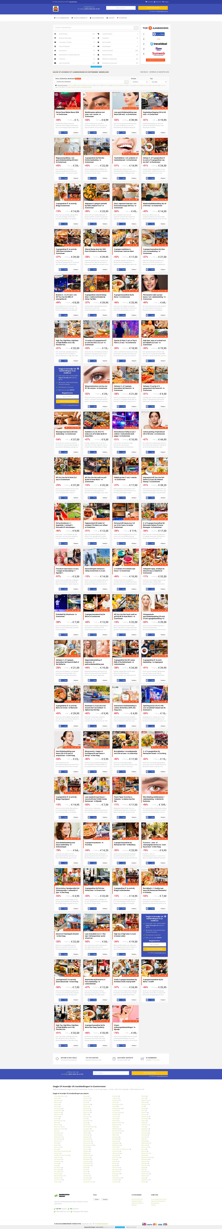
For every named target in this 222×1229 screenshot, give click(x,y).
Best (55, 1131)
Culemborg (57, 1161)
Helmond (86, 1149)
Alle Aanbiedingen (62, 17)
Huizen (85, 1174)
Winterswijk (144, 1159)
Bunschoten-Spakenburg (61, 1151)
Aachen (56, 1098)
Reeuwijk (115, 1161)
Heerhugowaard (88, 1145)
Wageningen (145, 1143)
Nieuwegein (115, 1133)
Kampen (85, 1180)
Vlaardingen (144, 1129)
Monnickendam (116, 1131)
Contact (153, 1205)
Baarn (56, 1122)
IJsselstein (86, 1178)
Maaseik (114, 1120)
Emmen (85, 1106)
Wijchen (143, 1155)
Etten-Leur (86, 1112)
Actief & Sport (77, 34)
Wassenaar (144, 1147)
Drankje (105, 1199)
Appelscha (57, 1114)
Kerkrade (115, 1096)
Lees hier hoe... (73, 1)
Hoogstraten (87, 1165)
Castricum (57, 1157)
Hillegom (85, 1153)
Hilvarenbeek (87, 1155)
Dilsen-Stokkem (58, 1175)
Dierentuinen (77, 50)
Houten (85, 1171)
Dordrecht (86, 1098)
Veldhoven (144, 1125)
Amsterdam (89, 85)
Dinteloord (57, 1178)
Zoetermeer (155, 85)
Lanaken (114, 1098)
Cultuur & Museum (77, 46)
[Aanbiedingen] (72, 1195)
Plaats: (68, 78)
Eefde (85, 1102)
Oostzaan (115, 1155)
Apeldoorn (57, 1112)
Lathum (114, 1102)
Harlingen (86, 1137)
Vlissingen (144, 1131)
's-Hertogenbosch (84, 87)
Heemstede (86, 1141)
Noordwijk (115, 1139)
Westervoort (145, 1153)
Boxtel (56, 1143)
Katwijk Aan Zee (88, 1182)
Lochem (114, 1116)
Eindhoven (106, 85)
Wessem (144, 1151)
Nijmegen (115, 1137)
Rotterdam (80, 85)
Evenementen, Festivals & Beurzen (77, 55)
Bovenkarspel (58, 1139)
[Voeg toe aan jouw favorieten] (57, 94)
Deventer (57, 1174)
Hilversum (86, 1157)
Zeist (142, 1169)
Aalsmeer (57, 1100)
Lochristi (114, 1118)
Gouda (85, 1122)
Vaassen (143, 1114)
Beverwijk (57, 1135)
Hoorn (85, 1167)
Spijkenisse (144, 1100)
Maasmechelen (116, 1122)
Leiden (60, 87)
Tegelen (143, 1102)
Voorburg (144, 1135)
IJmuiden (86, 1175)
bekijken (76, 132)
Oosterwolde (116, 1153)
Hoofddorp (86, 1161)
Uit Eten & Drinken (120, 50)
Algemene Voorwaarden (158, 1201)
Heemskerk (86, 1139)
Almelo (56, 1104)
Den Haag (71, 85)
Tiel (142, 1106)
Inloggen (166, 2)
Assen (56, 1118)
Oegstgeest (115, 1143)
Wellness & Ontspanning (120, 59)
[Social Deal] (159, 34)
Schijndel (115, 1182)
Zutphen (143, 1175)
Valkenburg (144, 1116)
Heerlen (85, 1147)
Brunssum (57, 1147)
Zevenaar (144, 1171)
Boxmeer (57, 1141)
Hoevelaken (86, 1159)
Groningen (146, 85)
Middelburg (115, 1129)
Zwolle (143, 1182)
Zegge (143, 1167)
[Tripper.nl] (158, 49)
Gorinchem (86, 1120)
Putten (114, 1159)
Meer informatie (120, 1227)
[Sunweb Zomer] (158, 54)
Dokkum (56, 1182)
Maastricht (74, 87)
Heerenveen (87, 1143)
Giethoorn (86, 1116)
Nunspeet (115, 1141)
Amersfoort (57, 1108)
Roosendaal (115, 1169)
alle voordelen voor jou (162, 11)
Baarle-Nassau (58, 1120)
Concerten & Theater (77, 42)
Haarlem (163, 85)
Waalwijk (143, 1141)
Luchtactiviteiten (120, 34)
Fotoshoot (77, 59)
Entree (96, 1199)
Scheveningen (116, 1178)
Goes (84, 1118)
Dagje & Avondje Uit (80, 17)
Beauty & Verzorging (77, 38)
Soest (143, 1098)
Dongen (85, 1096)
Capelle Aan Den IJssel (61, 1155)
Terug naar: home (96, 66)
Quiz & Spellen (120, 42)
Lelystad (114, 1110)
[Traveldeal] (158, 44)
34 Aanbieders (155, 1060)
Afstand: (133, 78)
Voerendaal (144, 1133)
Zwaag (143, 1178)
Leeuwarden (116, 85)
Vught (143, 1139)
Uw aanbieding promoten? (155, 60)
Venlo (143, 1127)
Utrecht (98, 85)
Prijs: (151, 78)
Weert (143, 1149)
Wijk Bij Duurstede (146, 1157)
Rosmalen (115, 1171)
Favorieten (150, 2)
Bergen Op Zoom (59, 1129)
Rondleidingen (120, 46)
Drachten (86, 1100)
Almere (66, 87)
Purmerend (115, 1157)
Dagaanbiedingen (98, 17)
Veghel (143, 1120)
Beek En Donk (58, 1127)
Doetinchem (58, 1180)
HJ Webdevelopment (101, 1224)
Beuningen (57, 1133)
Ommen (114, 1147)
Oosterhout (115, 1151)
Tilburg (131, 85)
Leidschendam (116, 1108)
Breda (124, 85)
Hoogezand (86, 1163)
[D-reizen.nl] (158, 39)
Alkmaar (56, 1102)
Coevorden (57, 1159)
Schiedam (115, 1180)
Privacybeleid (155, 1203)
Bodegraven (57, 1137)
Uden (143, 1110)
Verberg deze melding (131, 1227)
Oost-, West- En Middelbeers (120, 1149)
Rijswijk (114, 1165)
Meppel (114, 1127)
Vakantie (111, 17)
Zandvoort (144, 1165)
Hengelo (85, 1151)
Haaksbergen (87, 1131)
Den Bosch (57, 1167)
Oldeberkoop (116, 1145)
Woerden (144, 1161)
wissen (78, 78)
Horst (85, 1169)
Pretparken (120, 38)
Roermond (115, 1167)
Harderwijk (86, 1135)
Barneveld (57, 1125)
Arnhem (138, 85)
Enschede (86, 1110)
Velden (143, 1122)
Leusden (115, 1114)
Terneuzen (144, 1104)
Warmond (144, 1145)
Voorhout (144, 1137)
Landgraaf (115, 1100)
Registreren (158, 2)
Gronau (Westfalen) (89, 1127)
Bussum (56, 1153)
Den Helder (57, 1171)
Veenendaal (144, 1118)
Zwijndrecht (144, 1180)
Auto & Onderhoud (137, 1199)
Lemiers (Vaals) (117, 1112)
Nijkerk (114, 1135)
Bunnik (56, 1149)
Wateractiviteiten (120, 55)
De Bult (56, 1163)
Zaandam (144, 1163)
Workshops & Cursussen (120, 63)
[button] (136, 27)
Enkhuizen (86, 1108)
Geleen (85, 1114)
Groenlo (85, 1125)
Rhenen (114, 1163)
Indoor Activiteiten (77, 63)
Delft (55, 1165)
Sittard (143, 1096)
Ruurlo (114, 1175)
